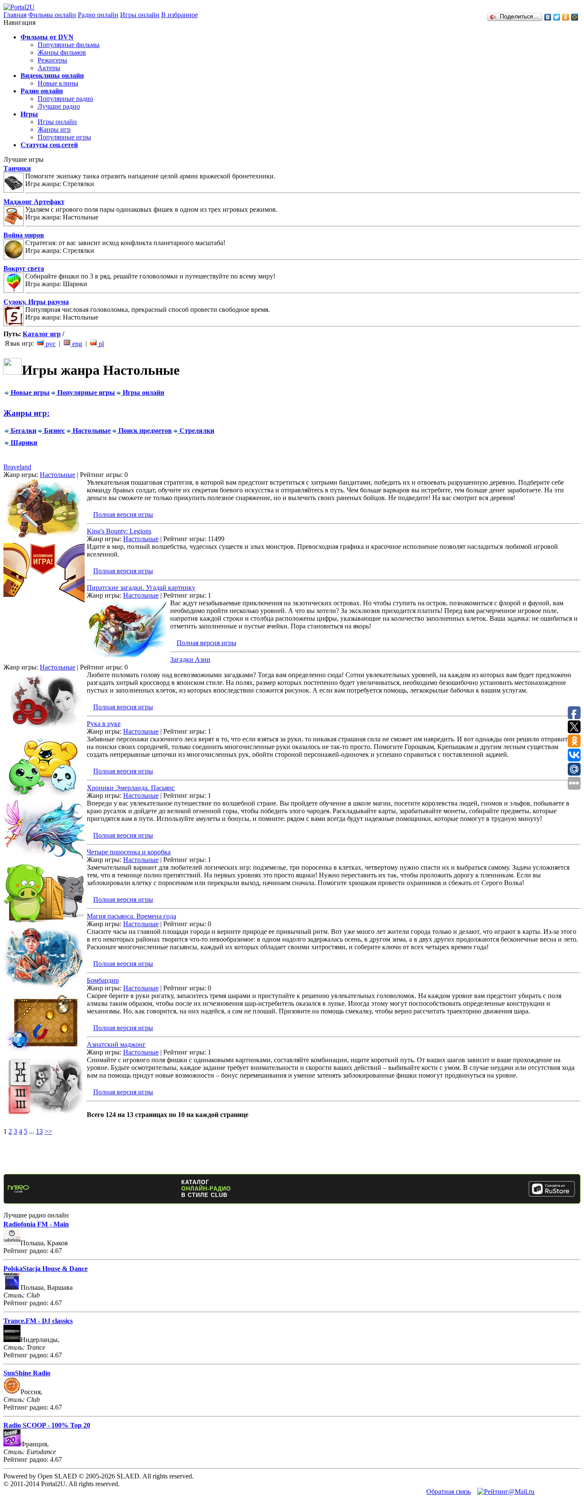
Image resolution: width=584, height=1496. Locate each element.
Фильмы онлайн (52, 14)
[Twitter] (556, 17)
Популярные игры (64, 137)
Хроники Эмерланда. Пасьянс (131, 787)
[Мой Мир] (574, 17)
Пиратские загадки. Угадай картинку (141, 587)
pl (100, 343)
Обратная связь (448, 1491)
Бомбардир (103, 980)
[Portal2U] (19, 7)
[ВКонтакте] (547, 17)
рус (50, 343)
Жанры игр (54, 129)
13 (39, 1131)
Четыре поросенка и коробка (129, 852)
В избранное (179, 14)
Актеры (49, 67)
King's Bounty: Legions (119, 531)
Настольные (57, 474)
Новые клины (58, 83)
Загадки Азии (190, 659)
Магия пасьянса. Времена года (131, 916)
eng (76, 343)
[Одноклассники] (565, 17)
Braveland (17, 467)
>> (48, 1131)
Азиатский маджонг (116, 1044)
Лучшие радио (59, 106)
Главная (15, 14)
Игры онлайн (139, 14)
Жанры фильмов (62, 52)
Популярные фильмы (69, 44)
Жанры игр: (26, 413)
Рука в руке (104, 723)
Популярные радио (65, 98)
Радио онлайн (98, 14)
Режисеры (52, 60)
